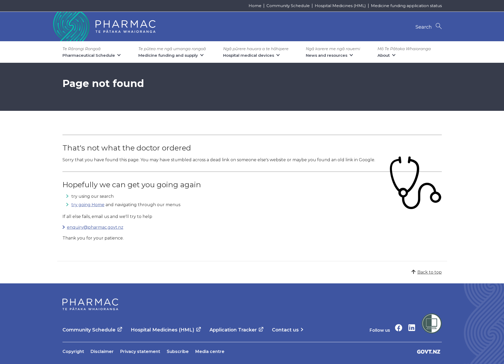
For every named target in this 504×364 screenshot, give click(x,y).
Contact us (285, 330)
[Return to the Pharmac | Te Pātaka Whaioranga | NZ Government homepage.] (103, 26)
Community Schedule (288, 5)
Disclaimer (102, 351)
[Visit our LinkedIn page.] (411, 327)
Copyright (73, 351)
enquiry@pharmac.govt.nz (95, 227)
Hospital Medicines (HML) (340, 5)
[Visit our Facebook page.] (398, 327)
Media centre (209, 351)
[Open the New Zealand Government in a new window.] (429, 352)
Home (255, 5)
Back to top (429, 272)
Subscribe (178, 351)
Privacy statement (140, 351)
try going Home (87, 204)
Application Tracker (233, 330)
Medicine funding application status (406, 5)
